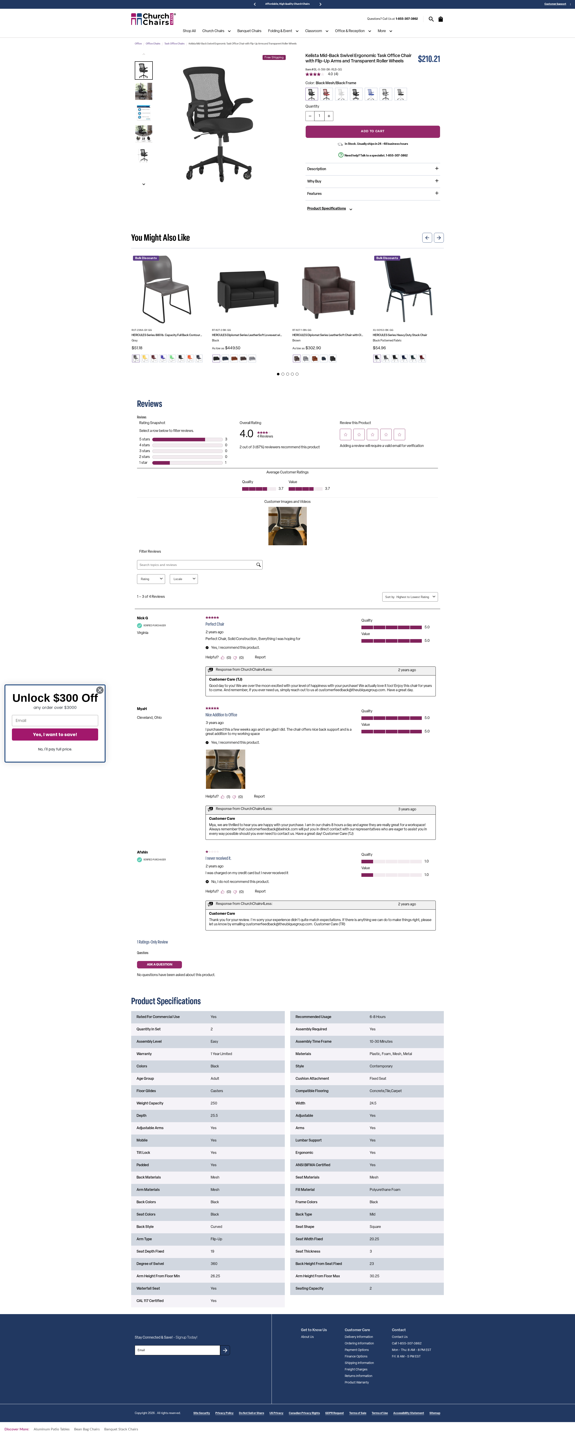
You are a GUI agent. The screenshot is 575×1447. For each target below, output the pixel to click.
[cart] (441, 21)
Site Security (201, 1413)
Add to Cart (373, 131)
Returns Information (358, 1376)
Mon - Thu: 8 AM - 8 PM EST (411, 1350)
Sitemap (434, 1413)
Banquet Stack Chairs (121, 1429)
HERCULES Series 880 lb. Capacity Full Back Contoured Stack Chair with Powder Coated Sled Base (167, 335)
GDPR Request (334, 1413)
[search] (431, 19)
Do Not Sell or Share (251, 1413)
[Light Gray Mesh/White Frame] (341, 94)
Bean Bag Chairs (87, 1429)
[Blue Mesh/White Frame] (371, 94)
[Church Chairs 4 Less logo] (153, 19)
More (382, 31)
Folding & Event (280, 31)
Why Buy (314, 181)
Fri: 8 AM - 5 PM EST (406, 1356)
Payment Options (357, 1350)
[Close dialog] (100, 690)
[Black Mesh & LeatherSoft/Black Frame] (356, 94)
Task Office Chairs (174, 44)
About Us (307, 1337)
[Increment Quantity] (328, 116)
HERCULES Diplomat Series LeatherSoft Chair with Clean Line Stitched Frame (327, 335)
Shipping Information (359, 1363)
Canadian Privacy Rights (304, 1413)
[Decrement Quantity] (309, 116)
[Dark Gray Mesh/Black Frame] (386, 94)
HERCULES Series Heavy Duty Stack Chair (400, 335)
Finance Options (356, 1356)
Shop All (189, 31)
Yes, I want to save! (55, 734)
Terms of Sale (357, 1413)
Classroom (313, 31)
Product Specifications (326, 209)
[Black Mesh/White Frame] (400, 94)
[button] (144, 70)
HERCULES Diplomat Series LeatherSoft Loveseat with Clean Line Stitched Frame (247, 335)
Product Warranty (357, 1382)
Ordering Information (359, 1343)
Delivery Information (359, 1337)
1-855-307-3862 (407, 19)
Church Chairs (213, 31)
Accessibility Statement (408, 1413)
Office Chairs (153, 44)
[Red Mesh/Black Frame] (326, 94)
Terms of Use (380, 1413)
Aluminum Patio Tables (52, 1429)
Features (314, 194)
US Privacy (276, 1413)
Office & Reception (350, 31)
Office (138, 44)
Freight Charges (356, 1369)
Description (316, 169)
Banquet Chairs (249, 31)
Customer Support (555, 4)
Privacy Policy (224, 1413)
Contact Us (400, 1337)
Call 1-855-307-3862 (407, 1343)
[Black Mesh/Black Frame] (311, 94)
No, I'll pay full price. (55, 749)
